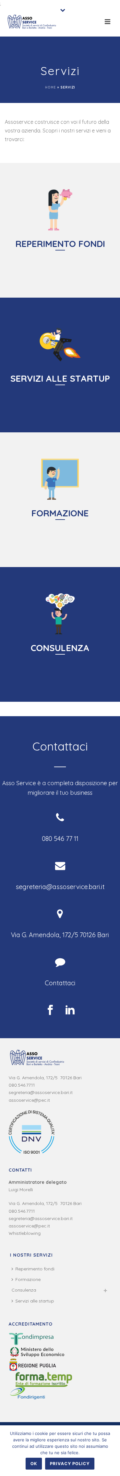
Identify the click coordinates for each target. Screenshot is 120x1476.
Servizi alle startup (34, 1301)
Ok (33, 1463)
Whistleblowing (25, 1233)
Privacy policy (70, 1463)
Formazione (28, 1279)
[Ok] (112, 1450)
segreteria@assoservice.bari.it (41, 1092)
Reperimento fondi (34, 1269)
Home (50, 87)
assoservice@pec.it (29, 1100)
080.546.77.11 (22, 1085)
